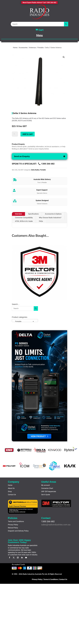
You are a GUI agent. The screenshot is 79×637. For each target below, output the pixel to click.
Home (15, 48)
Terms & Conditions (50, 579)
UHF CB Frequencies (48, 491)
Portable (40, 48)
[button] (64, 57)
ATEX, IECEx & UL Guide (24, 221)
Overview (18, 214)
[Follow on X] (13, 557)
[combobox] (25, 320)
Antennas (32, 48)
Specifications (33, 214)
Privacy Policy (13, 525)
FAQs (41, 221)
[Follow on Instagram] (17, 557)
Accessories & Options (53, 214)
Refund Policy (13, 528)
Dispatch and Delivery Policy (18, 531)
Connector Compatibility (24, 218)
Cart (39, 30)
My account (45, 485)
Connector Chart (47, 488)
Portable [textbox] (23, 321)
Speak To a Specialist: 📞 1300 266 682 (33, 164)
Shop (10, 491)
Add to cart (28, 134)
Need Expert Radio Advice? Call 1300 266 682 (39, 3)
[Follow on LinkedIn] (22, 557)
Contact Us (12, 495)
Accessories (23, 48)
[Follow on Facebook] (9, 557)
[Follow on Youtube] (26, 557)
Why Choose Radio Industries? (50, 218)
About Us (11, 488)
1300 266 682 (48, 521)
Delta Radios (35, 170)
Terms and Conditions (16, 521)
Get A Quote (45, 495)
